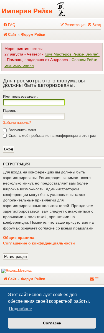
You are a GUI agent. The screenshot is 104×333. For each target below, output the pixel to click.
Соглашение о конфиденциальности (39, 243)
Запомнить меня (21, 130)
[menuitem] (9, 25)
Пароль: (10, 111)
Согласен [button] (52, 323)
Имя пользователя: (20, 96)
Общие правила (18, 237)
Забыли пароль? (17, 122)
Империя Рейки (27, 11)
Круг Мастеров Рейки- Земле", (72, 54)
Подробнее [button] (20, 308)
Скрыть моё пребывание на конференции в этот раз (51, 135)
